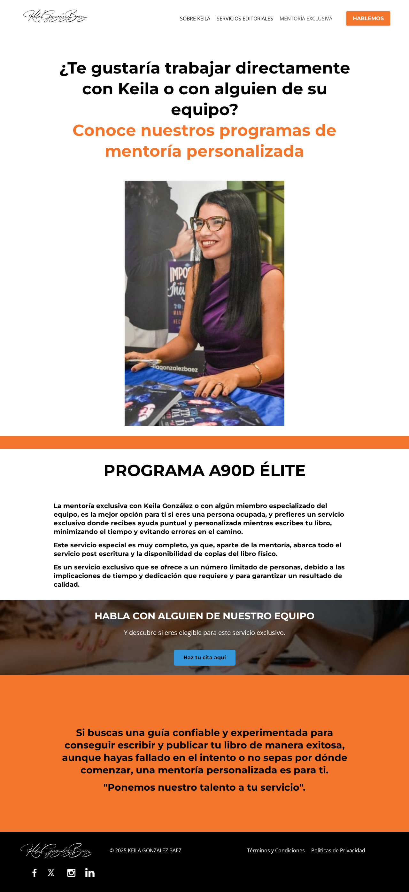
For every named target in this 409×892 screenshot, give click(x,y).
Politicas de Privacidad (338, 850)
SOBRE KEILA (195, 18)
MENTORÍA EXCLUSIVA (306, 18)
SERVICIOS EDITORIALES (245, 18)
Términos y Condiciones (276, 850)
